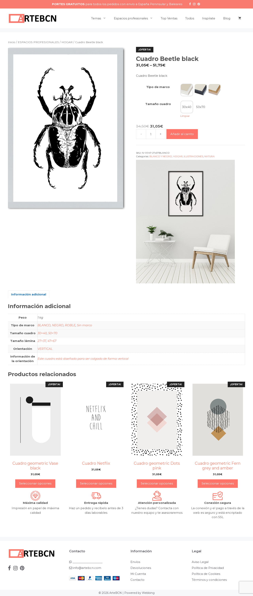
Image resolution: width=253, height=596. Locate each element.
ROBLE (70, 325)
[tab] (28, 294)
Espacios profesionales (131, 18)
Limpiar (185, 115)
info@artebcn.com (87, 568)
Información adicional (28, 294)
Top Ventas (169, 18)
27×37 (42, 341)
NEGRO (57, 325)
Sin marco (84, 325)
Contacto (137, 580)
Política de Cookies (206, 574)
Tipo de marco (158, 87)
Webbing (148, 593)
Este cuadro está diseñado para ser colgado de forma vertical (83, 358)
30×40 (42, 333)
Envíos (135, 562)
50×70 (52, 333)
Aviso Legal (200, 562)
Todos (189, 18)
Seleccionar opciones (35, 483)
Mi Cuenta (138, 574)
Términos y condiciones (209, 580)
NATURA (209, 156)
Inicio (11, 42)
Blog (226, 18)
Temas (96, 18)
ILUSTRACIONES (193, 156)
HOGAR (67, 42)
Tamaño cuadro (158, 104)
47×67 (51, 341)
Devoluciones (140, 568)
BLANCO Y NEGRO (160, 156)
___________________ (87, 562)
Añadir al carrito (182, 134)
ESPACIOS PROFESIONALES (38, 42)
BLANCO (44, 325)
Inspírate (208, 18)
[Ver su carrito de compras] (239, 18)
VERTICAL (45, 349)
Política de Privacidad (208, 568)
